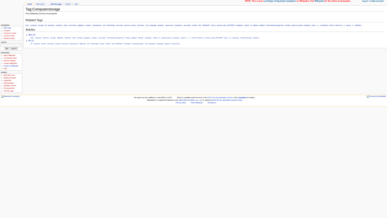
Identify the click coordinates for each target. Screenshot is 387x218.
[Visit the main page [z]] (11, 11)
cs (318, 25)
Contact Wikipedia (10, 63)
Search (4, 42)
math (65, 25)
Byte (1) (31, 35)
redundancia (96, 25)
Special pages (9, 83)
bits (200, 25)
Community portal (10, 58)
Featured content (10, 33)
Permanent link (9, 88)
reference (46, 38)
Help (5, 68)
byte (27, 25)
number (194, 25)
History (68, 4)
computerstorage (246, 38)
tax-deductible (225, 100)
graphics (161, 25)
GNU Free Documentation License (220, 97)
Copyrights (242, 97)
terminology (110, 25)
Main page (7, 28)
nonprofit (234, 100)
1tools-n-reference (335, 25)
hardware (51, 25)
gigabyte (81, 25)
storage (41, 25)
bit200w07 (206, 25)
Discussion (40, 4)
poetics (133, 25)
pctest (213, 25)
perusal (127, 25)
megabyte (239, 25)
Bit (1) (31, 41)
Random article (9, 38)
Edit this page (56, 4)
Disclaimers (212, 103)
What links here (9, 75)
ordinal (246, 25)
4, (353, 25)
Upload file (7, 80)
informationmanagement (275, 25)
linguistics (178, 25)
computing (324, 25)
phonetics (140, 25)
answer (348, 25)
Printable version (10, 85)
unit (104, 25)
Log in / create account (373, 1)
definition (358, 25)
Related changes (10, 78)
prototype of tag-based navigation (280, 1)
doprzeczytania (297, 25)
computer (33, 25)
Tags (76, 4)
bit (46, 25)
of (251, 25)
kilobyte (255, 25)
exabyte (88, 25)
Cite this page (9, 91)
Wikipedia (319, 1)
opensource (169, 25)
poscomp (119, 25)
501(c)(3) (215, 100)
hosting (287, 25)
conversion (72, 25)
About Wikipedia (9, 55)
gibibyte (262, 25)
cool (147, 25)
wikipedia (60, 38)
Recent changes (10, 60)
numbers (59, 25)
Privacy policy (181, 103)
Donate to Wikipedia (11, 66)
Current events (9, 36)
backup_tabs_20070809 (225, 25)
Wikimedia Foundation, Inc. (189, 100)
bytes (314, 25)
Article (29, 4)
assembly (187, 25)
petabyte (307, 25)
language (153, 25)
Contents (7, 30)
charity (239, 100)
